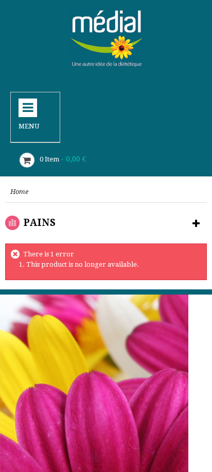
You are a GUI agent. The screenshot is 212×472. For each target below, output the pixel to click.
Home (19, 192)
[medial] (106, 38)
